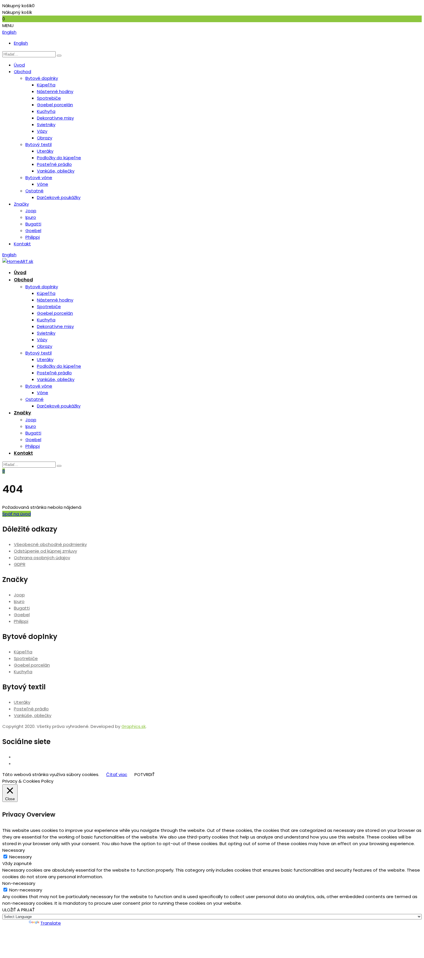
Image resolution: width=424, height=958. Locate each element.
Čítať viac (116, 774)
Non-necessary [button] (18, 883)
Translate (50, 923)
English (9, 32)
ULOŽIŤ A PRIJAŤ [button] (18, 910)
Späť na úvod (16, 514)
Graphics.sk (133, 726)
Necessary (20, 857)
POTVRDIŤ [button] (144, 774)
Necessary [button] (13, 850)
